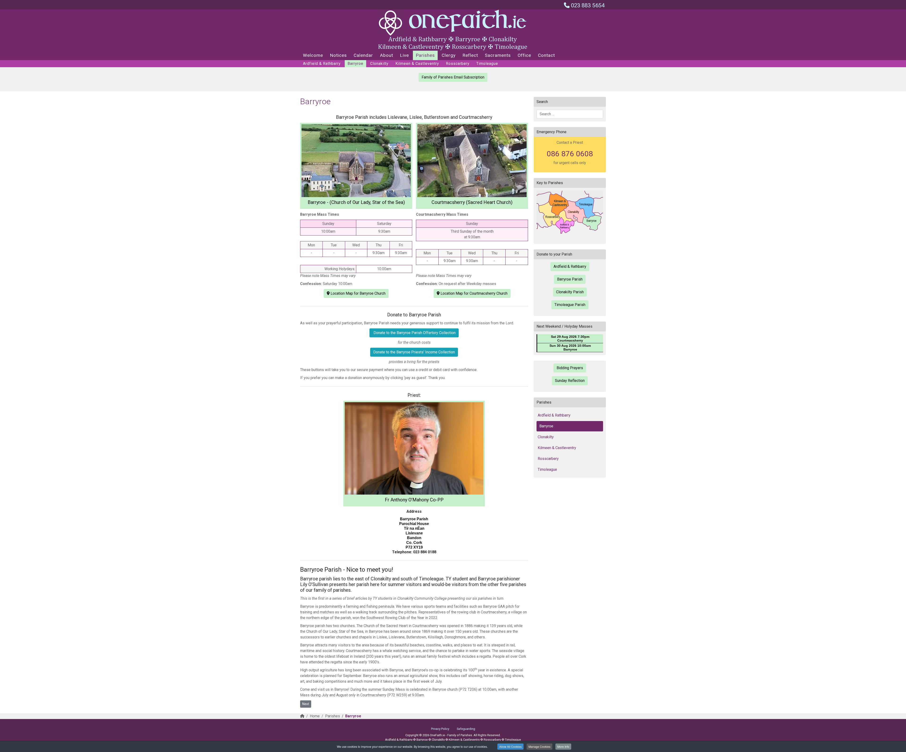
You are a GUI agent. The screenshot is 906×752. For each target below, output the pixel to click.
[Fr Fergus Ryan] (414, 448)
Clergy (449, 55)
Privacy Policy (440, 729)
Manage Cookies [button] (539, 746)
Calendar (363, 55)
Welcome (313, 55)
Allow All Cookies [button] (510, 746)
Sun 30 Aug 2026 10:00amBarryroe (570, 347)
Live (404, 55)
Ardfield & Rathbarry (322, 63)
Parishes (425, 55)
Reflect (470, 55)
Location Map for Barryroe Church (358, 293)
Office (524, 55)
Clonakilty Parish (570, 292)
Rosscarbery (458, 63)
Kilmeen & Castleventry (417, 63)
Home (315, 716)
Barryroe (355, 63)
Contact (546, 55)
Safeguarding (466, 729)
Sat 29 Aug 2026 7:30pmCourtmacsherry (570, 338)
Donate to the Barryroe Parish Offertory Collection (414, 333)
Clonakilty (379, 63)
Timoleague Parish (569, 304)
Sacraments (498, 55)
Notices (338, 55)
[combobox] (570, 114)
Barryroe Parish (570, 279)
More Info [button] (563, 746)
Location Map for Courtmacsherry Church (474, 293)
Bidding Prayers (570, 368)
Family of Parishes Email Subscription (453, 77)
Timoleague (487, 63)
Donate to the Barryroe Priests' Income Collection (414, 352)
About (386, 55)
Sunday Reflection (570, 380)
